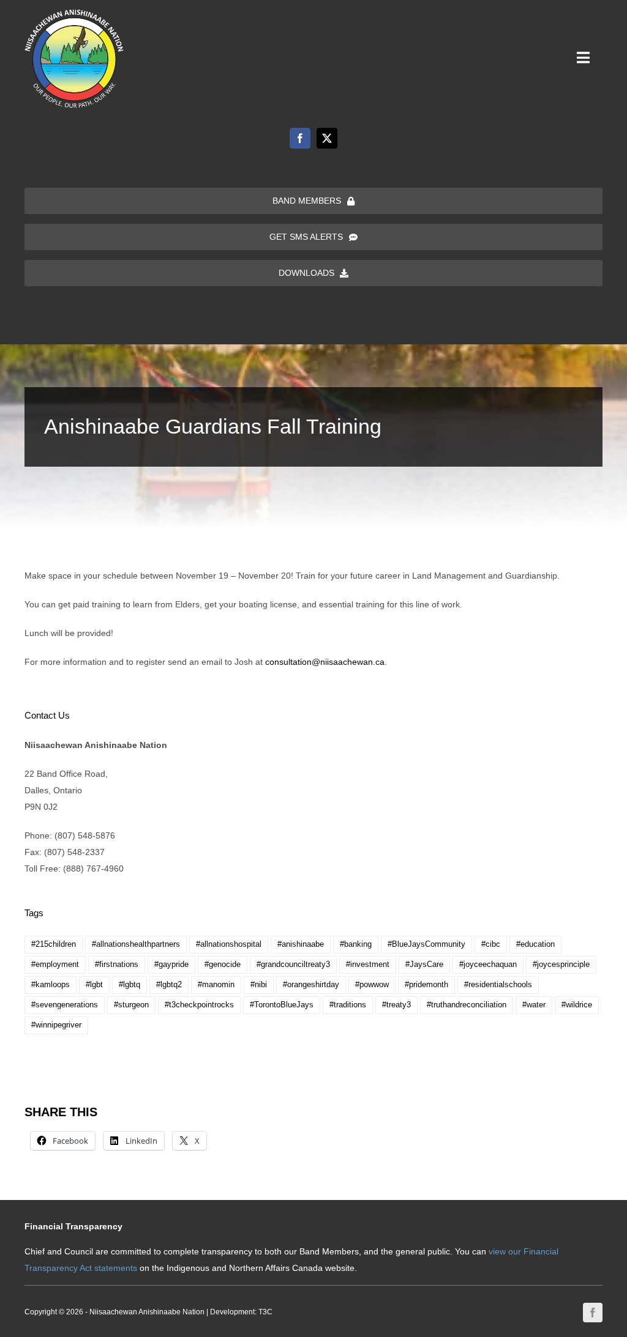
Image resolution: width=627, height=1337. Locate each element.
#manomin (216, 984)
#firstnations (116, 964)
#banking (356, 944)
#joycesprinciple (561, 964)
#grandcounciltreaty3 (293, 964)
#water (534, 1005)
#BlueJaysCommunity (426, 944)
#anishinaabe (300, 944)
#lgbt (94, 984)
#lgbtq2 (169, 984)
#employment (55, 964)
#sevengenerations (64, 1005)
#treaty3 (396, 1005)
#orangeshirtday (311, 984)
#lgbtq (129, 984)
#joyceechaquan (488, 964)
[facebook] (300, 138)
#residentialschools (498, 984)
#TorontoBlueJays (282, 1005)
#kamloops (50, 984)
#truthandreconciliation (466, 1005)
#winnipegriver (56, 1025)
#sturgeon (131, 1005)
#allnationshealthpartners (136, 944)
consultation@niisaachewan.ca (325, 662)
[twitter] (327, 138)
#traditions (347, 1005)
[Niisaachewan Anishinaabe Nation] (74, 13)
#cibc (490, 944)
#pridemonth (426, 984)
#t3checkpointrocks (199, 1005)
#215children (53, 944)
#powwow (372, 984)
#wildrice (576, 1005)
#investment (367, 964)
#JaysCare (424, 964)
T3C (265, 1312)
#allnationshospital (228, 944)
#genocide (223, 964)
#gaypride (171, 964)
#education (535, 944)
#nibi (258, 984)
